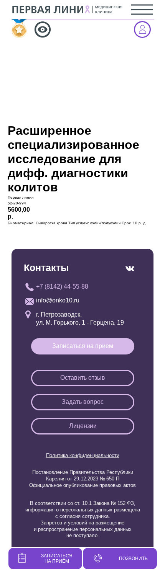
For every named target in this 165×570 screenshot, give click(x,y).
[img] (21, 28)
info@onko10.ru (57, 300)
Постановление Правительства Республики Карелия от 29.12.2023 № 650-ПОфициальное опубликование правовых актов (82, 478)
